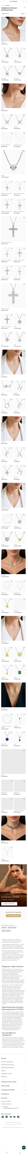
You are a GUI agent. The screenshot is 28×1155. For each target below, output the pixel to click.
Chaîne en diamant (5, 145)
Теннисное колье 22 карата (6, 727)
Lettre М (16, 477)
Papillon (3, 127)
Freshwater (4, 792)
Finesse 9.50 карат (5, 526)
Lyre (15, 344)
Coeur (15, 544)
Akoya (2, 774)
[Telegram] (10, 1116)
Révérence (3, 641)
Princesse (3, 78)
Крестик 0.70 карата (6, 260)
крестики (4, 927)
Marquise (16, 127)
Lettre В (3, 442)
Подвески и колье (6, 1073)
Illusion (2, 175)
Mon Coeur (16, 78)
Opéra (15, 677)
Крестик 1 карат (5, 278)
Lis (1, 344)
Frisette (3, 42)
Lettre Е (15, 411)
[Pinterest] (6, 1116)
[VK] (14, 1116)
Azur (15, 744)
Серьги (3, 1070)
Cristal (2, 477)
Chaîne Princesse (18, 145)
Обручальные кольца (7, 1067)
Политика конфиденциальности (13, 1122)
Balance (3, 677)
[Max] (2, 1116)
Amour (2, 544)
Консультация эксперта (13, 915)
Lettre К (3, 460)
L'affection (16, 611)
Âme (2, 375)
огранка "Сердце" (6, 930)
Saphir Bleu (4, 744)
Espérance (3, 593)
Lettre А (16, 460)
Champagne (17, 593)
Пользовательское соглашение (14, 1124)
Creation (16, 726)
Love (2, 393)
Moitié (2, 109)
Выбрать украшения (9, 903)
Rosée (15, 60)
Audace (3, 859)
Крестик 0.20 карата (6, 193)
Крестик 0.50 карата (6, 211)
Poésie (2, 659)
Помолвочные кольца (7, 1064)
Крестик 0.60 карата (6, 242)
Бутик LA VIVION (6, 1101)
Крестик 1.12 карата (6, 326)
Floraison (3, 575)
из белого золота (12, 927)
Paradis (3, 708)
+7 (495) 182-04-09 (6, 1104)
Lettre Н (16, 393)
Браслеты (4, 1076)
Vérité (2, 611)
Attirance (16, 526)
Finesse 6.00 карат (5, 508)
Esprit (2, 60)
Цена (22, 13)
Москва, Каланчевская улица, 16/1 (10, 1107)
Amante (16, 659)
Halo (15, 326)
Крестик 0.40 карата (19, 193)
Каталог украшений (7, 1061)
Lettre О (3, 411)
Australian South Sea (19, 810)
